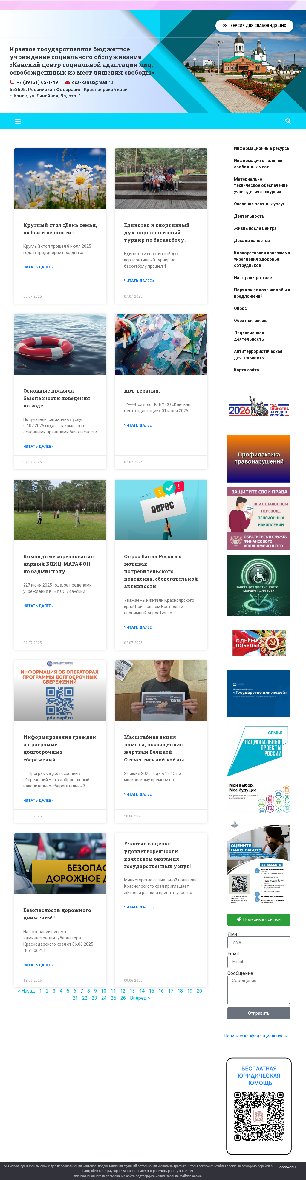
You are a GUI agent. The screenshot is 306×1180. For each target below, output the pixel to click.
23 (94, 998)
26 (123, 998)
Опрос (240, 308)
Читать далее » (38, 267)
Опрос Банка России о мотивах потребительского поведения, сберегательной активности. (161, 571)
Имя (232, 934)
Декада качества (252, 240)
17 (170, 991)
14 (142, 991)
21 (75, 998)
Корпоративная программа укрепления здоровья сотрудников (262, 259)
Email (233, 953)
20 (199, 991)
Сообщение (240, 973)
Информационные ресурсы (262, 148)
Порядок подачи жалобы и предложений (262, 293)
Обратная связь (250, 320)
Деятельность (249, 216)
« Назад (26, 991)
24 (104, 998)
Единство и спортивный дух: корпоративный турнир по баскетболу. (157, 232)
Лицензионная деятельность (249, 335)
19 (189, 991)
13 (132, 991)
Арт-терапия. (142, 390)
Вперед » (140, 998)
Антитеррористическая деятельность (258, 354)
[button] (17, 121)
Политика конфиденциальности (256, 1035)
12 (123, 991)
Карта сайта (246, 369)
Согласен (287, 1167)
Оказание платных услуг (259, 203)
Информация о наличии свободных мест (258, 163)
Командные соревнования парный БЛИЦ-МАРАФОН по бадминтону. (58, 563)
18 (180, 991)
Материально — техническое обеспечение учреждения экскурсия (261, 185)
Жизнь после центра (255, 228)
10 (103, 991)
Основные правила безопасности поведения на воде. (56, 398)
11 (113, 991)
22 (85, 998)
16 (161, 991)
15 (151, 991)
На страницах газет (254, 277)
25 (113, 998)
